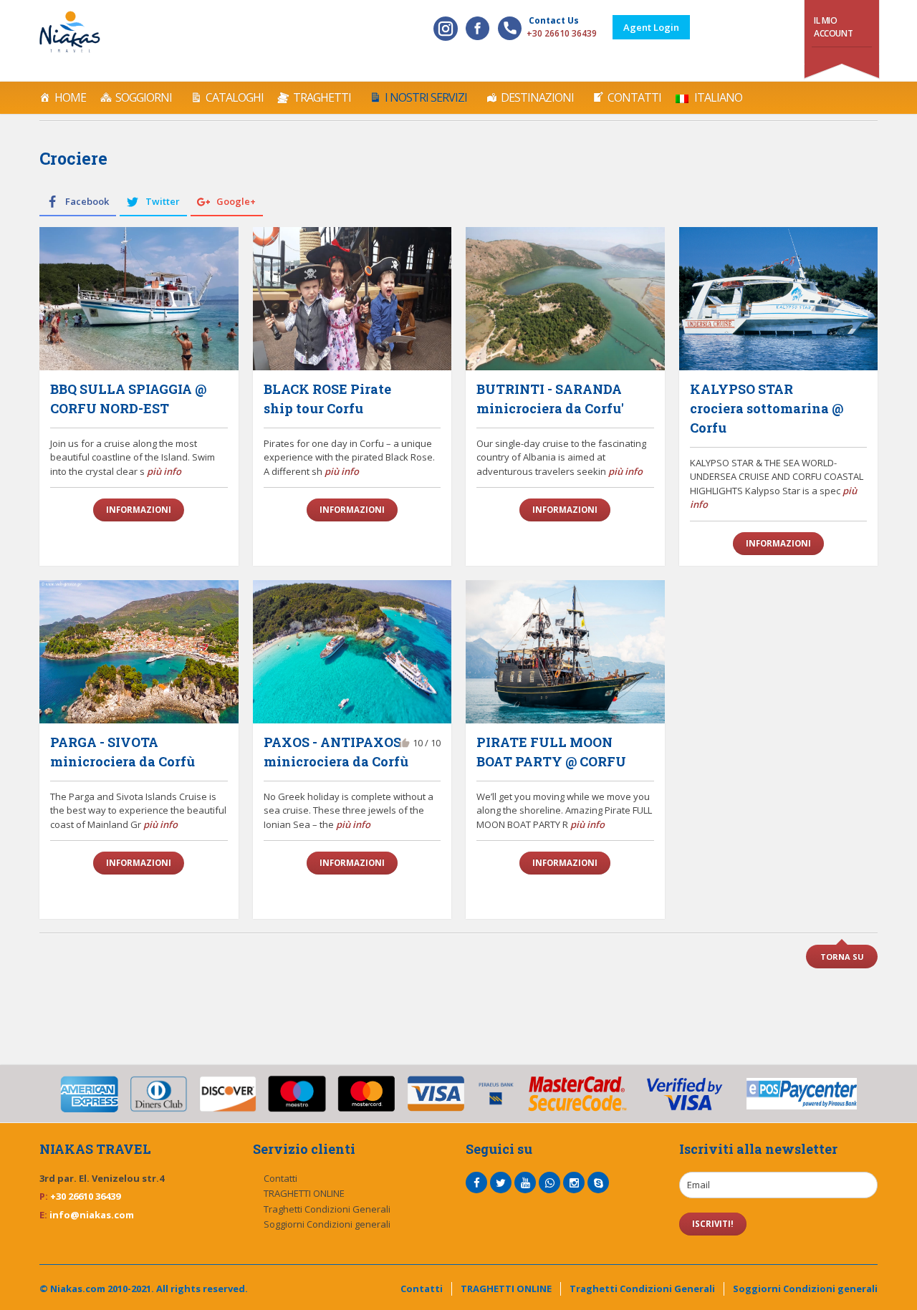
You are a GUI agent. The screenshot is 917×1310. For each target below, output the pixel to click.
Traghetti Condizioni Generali (327, 1209)
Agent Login (651, 27)
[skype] (598, 1182)
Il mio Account (833, 26)
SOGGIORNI (143, 97)
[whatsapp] (549, 1182)
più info (164, 471)
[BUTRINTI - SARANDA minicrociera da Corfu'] (565, 298)
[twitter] (501, 1182)
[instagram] (574, 1182)
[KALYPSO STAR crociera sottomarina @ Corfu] (778, 298)
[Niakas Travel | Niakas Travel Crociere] (69, 32)
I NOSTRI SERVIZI (426, 97)
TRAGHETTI (322, 97)
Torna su (842, 956)
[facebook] (476, 1182)
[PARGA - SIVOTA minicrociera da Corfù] (139, 651)
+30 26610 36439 (562, 33)
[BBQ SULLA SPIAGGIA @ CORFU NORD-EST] (139, 298)
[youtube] (525, 1182)
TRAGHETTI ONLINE (304, 1193)
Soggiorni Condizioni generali (327, 1224)
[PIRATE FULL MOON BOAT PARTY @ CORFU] (565, 651)
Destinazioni (537, 97)
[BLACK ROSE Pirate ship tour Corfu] (352, 298)
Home (70, 97)
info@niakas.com (91, 1214)
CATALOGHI (235, 97)
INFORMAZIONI (138, 509)
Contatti (634, 97)
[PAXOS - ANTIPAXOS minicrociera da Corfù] (352, 651)
